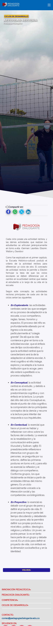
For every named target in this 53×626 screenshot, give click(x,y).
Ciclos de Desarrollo (16, 16)
